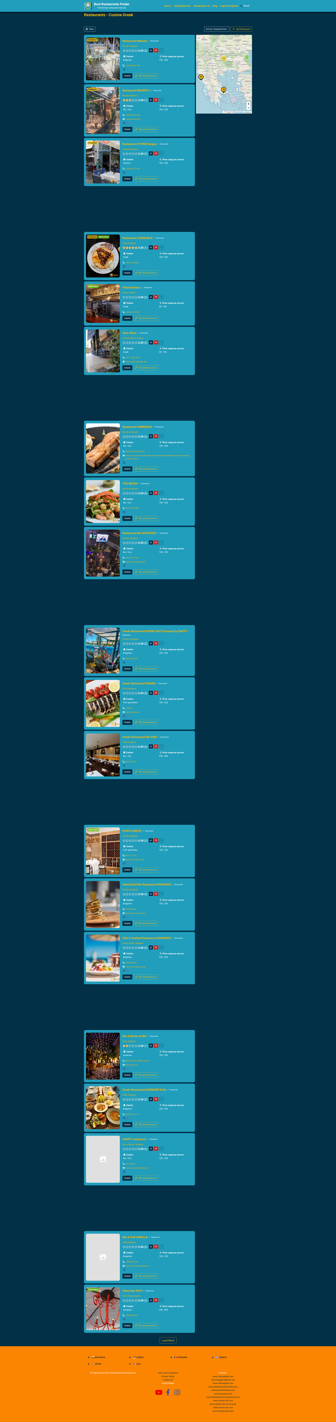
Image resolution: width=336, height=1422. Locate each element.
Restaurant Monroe (134, 41)
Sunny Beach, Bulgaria (132, 943)
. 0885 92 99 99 (131, 1262)
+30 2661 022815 (132, 312)
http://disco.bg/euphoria (135, 562)
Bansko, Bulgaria (130, 432)
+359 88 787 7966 (132, 169)
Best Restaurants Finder (111, 4)
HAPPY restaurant (134, 1139)
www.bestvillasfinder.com (223, 1390)
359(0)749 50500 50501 (135, 452)
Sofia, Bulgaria (129, 243)
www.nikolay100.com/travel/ (223, 1404)
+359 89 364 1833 (132, 115)
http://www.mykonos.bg (135, 913)
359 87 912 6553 (132, 508)
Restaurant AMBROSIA (137, 426)
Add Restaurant (182, 5)
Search (246, 6)
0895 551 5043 (131, 658)
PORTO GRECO (132, 831)
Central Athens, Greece (132, 338)
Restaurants (200, 5)
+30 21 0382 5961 (132, 358)
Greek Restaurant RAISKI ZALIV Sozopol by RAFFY (154, 631)
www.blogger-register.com (223, 1380)
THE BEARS (130, 483)
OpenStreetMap (238, 112)
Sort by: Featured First (216, 29)
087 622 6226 (130, 762)
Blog (214, 5)
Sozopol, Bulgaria (130, 639)
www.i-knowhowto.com (223, 1411)
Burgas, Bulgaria (130, 95)
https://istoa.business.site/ (136, 362)
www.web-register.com (223, 1383)
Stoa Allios (129, 333)
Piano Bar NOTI (132, 1290)
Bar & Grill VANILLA (135, 1237)
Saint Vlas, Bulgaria (131, 1296)
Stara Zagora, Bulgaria (132, 1144)
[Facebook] (124, 70)
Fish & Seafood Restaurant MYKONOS (146, 938)
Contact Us (168, 1380)
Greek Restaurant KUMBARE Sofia (144, 1089)
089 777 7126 (130, 855)
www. (223, 1393)
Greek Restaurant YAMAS (138, 683)
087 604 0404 (130, 963)
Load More (168, 1340)
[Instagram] (127, 123)
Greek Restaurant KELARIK (139, 737)
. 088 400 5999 (131, 1315)
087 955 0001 (130, 909)
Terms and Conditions (168, 1373)
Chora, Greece (128, 292)
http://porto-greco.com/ (135, 860)
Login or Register (229, 5)
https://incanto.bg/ (133, 119)
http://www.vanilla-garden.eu (137, 1266)
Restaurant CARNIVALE (137, 238)
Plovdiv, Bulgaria (130, 46)
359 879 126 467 (132, 558)
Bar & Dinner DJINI (134, 1036)
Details (127, 75)
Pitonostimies (131, 287)
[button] (224, 58)
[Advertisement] (139, 209)
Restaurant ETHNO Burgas (139, 144)
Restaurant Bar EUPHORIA (139, 533)
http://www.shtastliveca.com (137, 1168)
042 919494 (130, 1164)
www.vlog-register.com (223, 1376)
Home (167, 5)
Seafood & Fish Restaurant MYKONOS (146, 884)
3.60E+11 (129, 708)
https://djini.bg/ (131, 1065)
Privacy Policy (167, 1376)
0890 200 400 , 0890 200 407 (137, 1061)
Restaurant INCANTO (136, 90)
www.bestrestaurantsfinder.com (223, 1386)
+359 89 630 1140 (132, 66)
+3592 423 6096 (132, 263)
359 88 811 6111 (132, 1114)
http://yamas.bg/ (132, 712)
